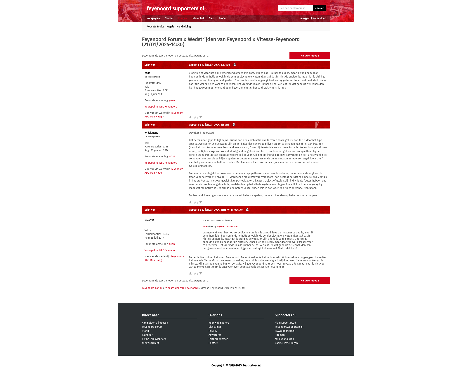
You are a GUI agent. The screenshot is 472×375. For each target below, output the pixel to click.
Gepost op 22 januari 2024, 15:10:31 (209, 124)
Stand (145, 330)
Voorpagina (153, 18)
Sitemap (280, 335)
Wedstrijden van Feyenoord (219, 39)
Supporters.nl (285, 315)
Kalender (147, 335)
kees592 (149, 220)
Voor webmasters (219, 322)
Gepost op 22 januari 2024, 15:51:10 (209, 209)
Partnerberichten (218, 339)
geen (172, 100)
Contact (213, 343)
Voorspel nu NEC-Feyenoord (161, 106)
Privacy (213, 330)
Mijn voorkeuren (284, 339)
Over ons (215, 315)
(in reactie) (236, 209)
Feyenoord (155, 77)
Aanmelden (148, 322)
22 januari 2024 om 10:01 (227, 227)
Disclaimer (215, 326)
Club (211, 18)
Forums (182, 18)
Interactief (198, 18)
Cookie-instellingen (286, 343)
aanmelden (319, 18)
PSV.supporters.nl (285, 330)
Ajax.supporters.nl (285, 322)
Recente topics (155, 26)
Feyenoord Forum (162, 39)
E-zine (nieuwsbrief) (154, 339)
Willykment (151, 132)
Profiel (222, 18)
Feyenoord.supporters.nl (289, 326)
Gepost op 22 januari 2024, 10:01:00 (209, 64)
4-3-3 (172, 156)
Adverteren (215, 335)
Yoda (147, 73)
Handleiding (183, 26)
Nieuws (169, 18)
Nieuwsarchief (150, 343)
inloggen (305, 18)
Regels (170, 26)
